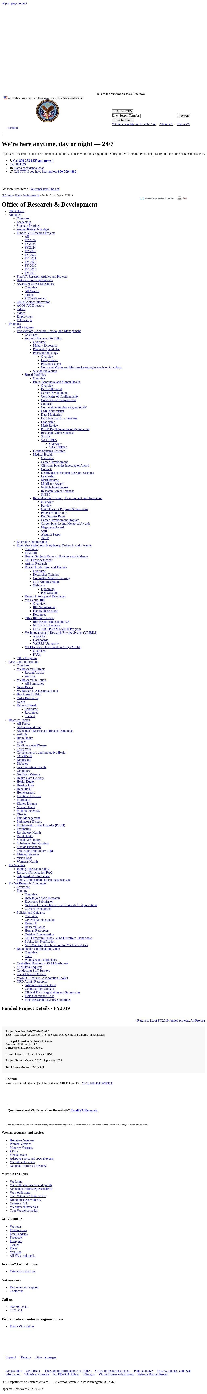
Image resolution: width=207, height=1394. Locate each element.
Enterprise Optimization (32, 541)
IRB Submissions (44, 607)
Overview (23, 218)
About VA (166, 124)
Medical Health (43, 454)
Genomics (23, 770)
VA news (15, 1226)
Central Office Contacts (40, 988)
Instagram (16, 1241)
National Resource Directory (28, 1165)
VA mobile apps (20, 1192)
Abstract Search (51, 534)
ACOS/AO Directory (30, 305)
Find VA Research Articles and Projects (42, 276)
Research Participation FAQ (35, 872)
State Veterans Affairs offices (28, 1196)
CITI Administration (46, 581)
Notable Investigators (54, 487)
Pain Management (28, 818)
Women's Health (27, 861)
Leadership (24, 222)
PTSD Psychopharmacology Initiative (65, 429)
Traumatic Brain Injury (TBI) (35, 850)
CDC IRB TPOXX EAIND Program (57, 629)
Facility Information (45, 611)
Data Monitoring (51, 414)
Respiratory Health (29, 832)
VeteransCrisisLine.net (44, 189)
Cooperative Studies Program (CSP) (64, 407)
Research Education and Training (46, 567)
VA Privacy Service (36, 1374)
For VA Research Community (28, 883)
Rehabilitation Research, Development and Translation (67, 498)
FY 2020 (30, 262)
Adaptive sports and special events (32, 1158)
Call (33, 160)
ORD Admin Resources (32, 981)
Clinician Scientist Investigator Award (65, 465)
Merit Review (50, 425)
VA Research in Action (31, 680)
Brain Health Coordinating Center (38, 948)
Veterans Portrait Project (152, 1374)
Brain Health (25, 738)
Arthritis (22, 734)
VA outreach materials (24, 1207)
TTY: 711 (16, 1310)
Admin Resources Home (40, 985)
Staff (44, 531)
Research (31, 923)
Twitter (14, 1244)
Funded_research (31, 195)
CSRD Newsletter (52, 411)
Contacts (46, 403)
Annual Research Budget (33, 229)
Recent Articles (34, 672)
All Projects (197, 1020)
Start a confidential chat (29, 168)
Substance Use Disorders (33, 843)
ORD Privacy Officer (38, 560)
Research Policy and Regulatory (45, 596)
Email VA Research (84, 1110)
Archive (30, 676)
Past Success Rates (53, 516)
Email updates (19, 1234)
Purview (46, 505)
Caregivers (24, 749)
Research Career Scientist (57, 432)
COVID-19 (24, 756)
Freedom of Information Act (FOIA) (68, 1370)
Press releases (18, 1230)
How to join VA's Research (42, 898)
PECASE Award (35, 298)
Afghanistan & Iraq (29, 727)
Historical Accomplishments (35, 280)
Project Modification (54, 512)
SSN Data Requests (29, 967)
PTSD (14, 1151)
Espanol (11, 1357)
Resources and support (24, 1287)
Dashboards (40, 640)
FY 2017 (30, 273)
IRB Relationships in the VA (51, 621)
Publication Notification (40, 941)
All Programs (25, 327)
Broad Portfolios (35, 374)
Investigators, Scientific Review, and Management (49, 331)
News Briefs (25, 687)
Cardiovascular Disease (32, 745)
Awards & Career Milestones (35, 283)
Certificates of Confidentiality (60, 396)
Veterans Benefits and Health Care (134, 124)
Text (18, 164)
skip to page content (14, 3)
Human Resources (36, 930)
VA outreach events (22, 1162)
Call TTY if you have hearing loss (45, 171)
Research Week (27, 705)
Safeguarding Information (33, 876)
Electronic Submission (39, 901)
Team (28, 956)
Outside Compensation (39, 934)
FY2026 (30, 240)
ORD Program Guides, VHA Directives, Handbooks (58, 938)
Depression (24, 760)
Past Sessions (49, 592)
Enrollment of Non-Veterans (59, 418)
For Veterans (17, 865)
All (27, 236)
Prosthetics (24, 829)
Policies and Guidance (31, 912)
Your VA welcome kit (23, 1210)
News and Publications (23, 661)
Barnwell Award (51, 389)
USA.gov (88, 1374)
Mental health (18, 1155)
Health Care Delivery (30, 778)
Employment (25, 316)
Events (21, 701)
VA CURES (49, 440)
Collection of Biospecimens (58, 400)
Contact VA (123, 120)
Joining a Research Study (33, 869)
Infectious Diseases (29, 796)
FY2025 (30, 243)
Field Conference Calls (39, 996)
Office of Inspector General (112, 1370)
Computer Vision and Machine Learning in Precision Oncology (81, 367)
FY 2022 (30, 254)
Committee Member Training (51, 578)
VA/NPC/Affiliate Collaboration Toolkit (42, 978)
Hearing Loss (25, 785)
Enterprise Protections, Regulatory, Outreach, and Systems (54, 545)
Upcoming (48, 589)
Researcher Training (46, 574)
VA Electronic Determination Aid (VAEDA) (53, 647)
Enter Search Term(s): (126, 115)
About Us (15, 214)
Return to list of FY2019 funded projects (163, 1020)
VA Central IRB (35, 600)
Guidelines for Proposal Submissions (64, 509)
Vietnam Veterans (28, 854)
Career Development (54, 392)
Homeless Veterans (22, 1140)
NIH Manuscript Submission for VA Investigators (56, 945)
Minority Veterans (21, 1147)
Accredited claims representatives (31, 1189)
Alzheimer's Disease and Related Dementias (45, 730)
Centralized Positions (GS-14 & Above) (42, 963)
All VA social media (22, 1255)
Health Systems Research (49, 451)
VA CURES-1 (58, 447)
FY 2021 (30, 258)
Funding (22, 890)
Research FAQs (35, 927)
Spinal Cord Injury (29, 839)
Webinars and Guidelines (41, 959)
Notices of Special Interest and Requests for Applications (61, 905)
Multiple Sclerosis (28, 810)
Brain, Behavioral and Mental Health (56, 382)
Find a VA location (22, 1326)
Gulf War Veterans (28, 774)
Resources (39, 614)
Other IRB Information (39, 618)
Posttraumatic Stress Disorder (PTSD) (41, 825)
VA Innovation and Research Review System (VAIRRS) (61, 632)
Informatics (24, 799)
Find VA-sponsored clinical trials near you (44, 879)
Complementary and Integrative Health (41, 752)
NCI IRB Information (47, 625)
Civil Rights (33, 1370)
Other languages (45, 1357)
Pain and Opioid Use (46, 349)
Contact (30, 716)
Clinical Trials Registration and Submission (52, 992)
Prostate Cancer (51, 363)
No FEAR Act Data (66, 1374)
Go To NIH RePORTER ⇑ (97, 1083)
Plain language (143, 1370)
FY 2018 (30, 269)
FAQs (37, 654)
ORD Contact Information (33, 302)
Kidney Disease (27, 803)
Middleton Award (52, 483)
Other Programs (27, 658)
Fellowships (24, 320)
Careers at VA (19, 1203)
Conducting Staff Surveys (33, 970)
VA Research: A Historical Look (37, 690)
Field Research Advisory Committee (48, 999)
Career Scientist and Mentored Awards (65, 523)
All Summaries (34, 683)
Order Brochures (27, 698)
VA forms (16, 1181)
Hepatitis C (24, 789)
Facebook (16, 1237)
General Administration (40, 919)
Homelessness (26, 792)
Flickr (13, 1248)
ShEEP (45, 436)
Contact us (16, 1291)
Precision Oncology (45, 353)
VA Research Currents (31, 669)
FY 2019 (30, 265)
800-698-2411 (19, 1306)
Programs (15, 323)
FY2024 (30, 247)
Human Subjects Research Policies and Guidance (56, 556)
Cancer (21, 741)
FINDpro (31, 552)
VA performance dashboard (116, 1374)
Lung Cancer (49, 360)
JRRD (45, 538)
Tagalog (25, 1357)
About (18, 195)
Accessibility (14, 1370)
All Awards (32, 291)
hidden (29, 294)
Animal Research (36, 563)
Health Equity (26, 781)
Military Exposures (45, 345)
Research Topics (19, 720)
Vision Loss (24, 858)
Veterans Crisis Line (22, 1271)
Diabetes (22, 763)
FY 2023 (30, 251)
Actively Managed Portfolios (43, 338)
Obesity (22, 814)
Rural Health (25, 836)
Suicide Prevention (45, 371)
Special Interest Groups (31, 974)
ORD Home (7, 195)
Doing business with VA (25, 1199)
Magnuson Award (52, 527)
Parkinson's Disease (29, 821)
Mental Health (26, 807)
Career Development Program (60, 520)
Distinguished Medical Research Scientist (67, 472)
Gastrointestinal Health (31, 767)
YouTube (15, 1252)
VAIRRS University (46, 643)
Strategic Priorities (28, 225)
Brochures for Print (29, 694)
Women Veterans (20, 1144)
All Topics (23, 723)
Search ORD (124, 111)
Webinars (39, 585)
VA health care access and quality (31, 1185)
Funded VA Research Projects (36, 233)
